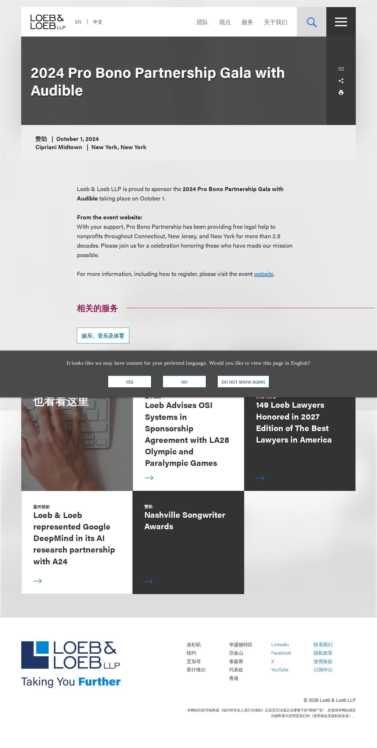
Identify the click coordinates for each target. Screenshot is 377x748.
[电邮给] (341, 69)
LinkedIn (280, 644)
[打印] (341, 92)
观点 (225, 21)
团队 (203, 21)
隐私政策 (323, 652)
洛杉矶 (194, 644)
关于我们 (275, 21)
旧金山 (236, 652)
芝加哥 (194, 661)
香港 (234, 678)
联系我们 (323, 644)
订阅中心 (323, 669)
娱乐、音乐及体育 (103, 335)
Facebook (281, 652)
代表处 (236, 669)
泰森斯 (236, 661)
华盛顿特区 (241, 644)
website (263, 273)
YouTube (279, 669)
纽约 (191, 652)
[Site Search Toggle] (311, 22)
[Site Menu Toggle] (341, 22)
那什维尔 (196, 669)
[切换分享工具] (341, 81)
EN (78, 21)
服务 (247, 21)
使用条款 (323, 661)
